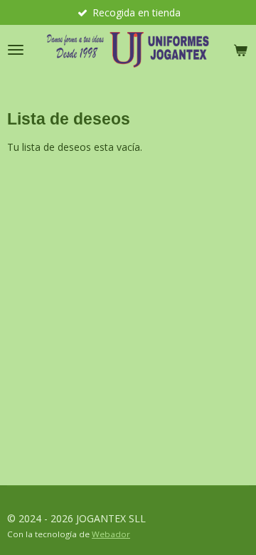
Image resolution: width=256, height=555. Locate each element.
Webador (111, 534)
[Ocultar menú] (15, 50)
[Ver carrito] (240, 50)
